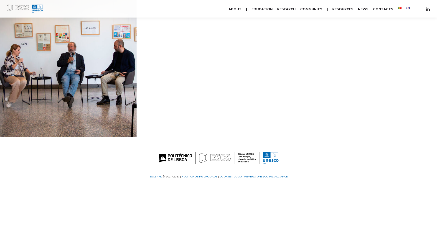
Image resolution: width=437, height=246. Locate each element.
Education (262, 9)
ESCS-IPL (156, 176)
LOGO (238, 176)
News (363, 9)
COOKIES (225, 176)
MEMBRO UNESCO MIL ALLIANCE (266, 176)
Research (286, 9)
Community (311, 9)
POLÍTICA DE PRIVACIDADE (199, 176)
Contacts (383, 9)
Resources (342, 9)
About (235, 9)
